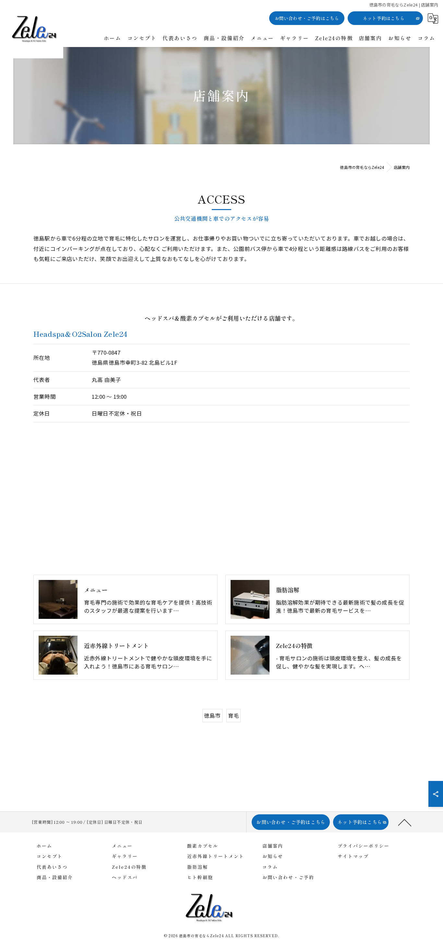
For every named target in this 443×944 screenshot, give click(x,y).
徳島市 (212, 715)
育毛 (233, 715)
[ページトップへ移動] (404, 822)
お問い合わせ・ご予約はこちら (307, 18)
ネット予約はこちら (383, 18)
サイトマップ (353, 856)
